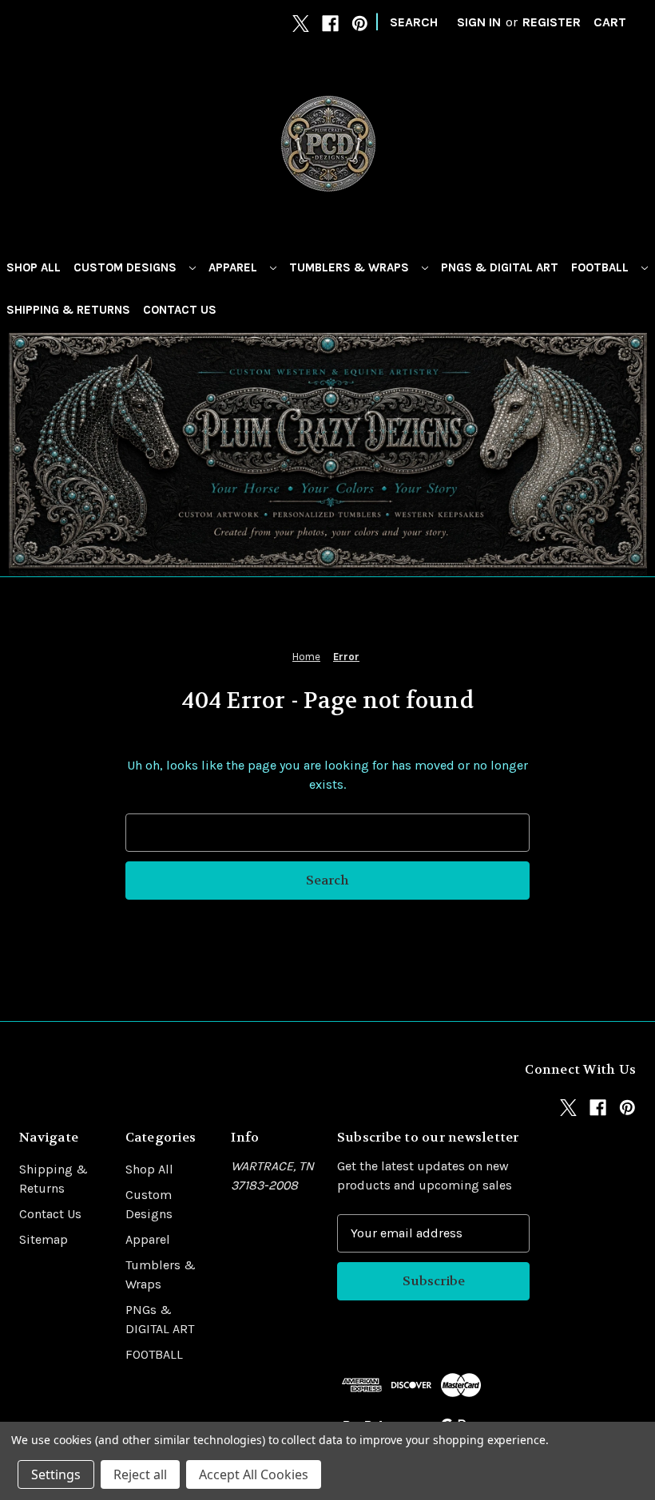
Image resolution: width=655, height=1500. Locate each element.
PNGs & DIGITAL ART (499, 267)
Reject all (140, 1474)
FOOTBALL (601, 267)
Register (551, 22)
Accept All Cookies (253, 1474)
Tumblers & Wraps (350, 267)
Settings (56, 1474)
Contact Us (179, 310)
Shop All (33, 267)
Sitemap (43, 1239)
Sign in (479, 22)
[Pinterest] (359, 23)
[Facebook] (330, 23)
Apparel (234, 267)
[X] (300, 23)
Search (414, 22)
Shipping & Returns (68, 310)
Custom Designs (126, 267)
